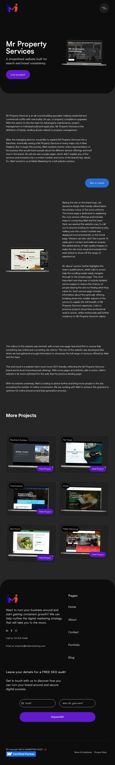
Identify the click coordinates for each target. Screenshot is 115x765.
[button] (104, 8)
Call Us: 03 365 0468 (17, 638)
